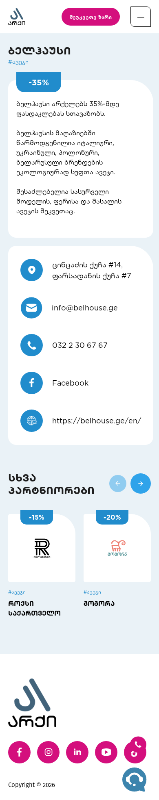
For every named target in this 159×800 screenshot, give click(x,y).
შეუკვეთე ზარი (91, 17)
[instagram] (48, 752)
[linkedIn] (77, 752)
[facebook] (19, 752)
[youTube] (106, 752)
